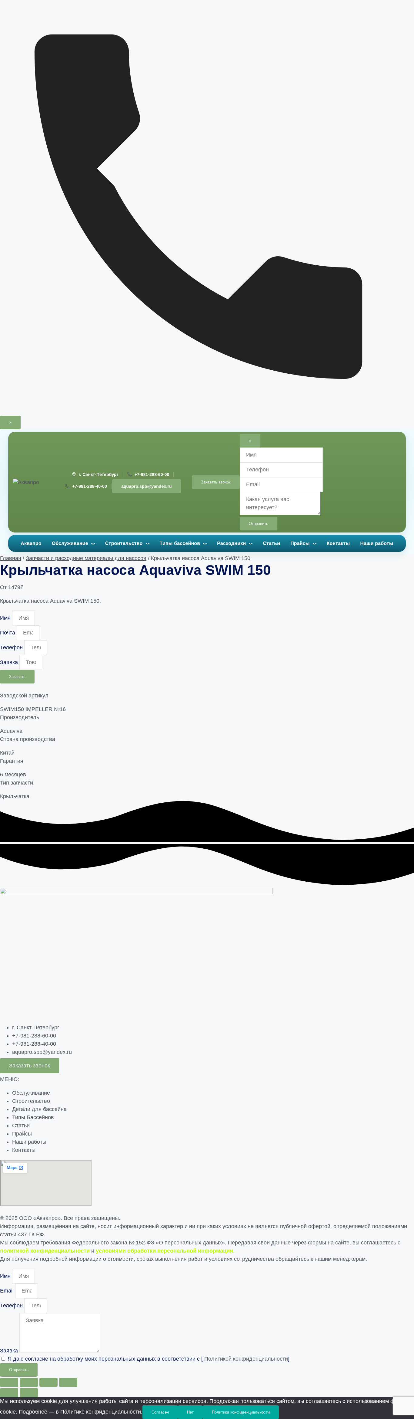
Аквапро (31, 543)
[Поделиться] (48, 1382)
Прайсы (300, 543)
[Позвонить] (207, 411)
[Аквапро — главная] (31, 482)
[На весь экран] (29, 1382)
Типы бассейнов (180, 543)
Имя (6, 618)
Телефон (12, 647)
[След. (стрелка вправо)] (29, 1392)
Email (7, 1291)
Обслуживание (70, 543)
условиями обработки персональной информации (164, 1251)
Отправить (258, 523)
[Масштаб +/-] (9, 1382)
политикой (45, 1251)
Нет (190, 1412)
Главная (10, 558)
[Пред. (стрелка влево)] (9, 1392)
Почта (8, 633)
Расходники (231, 543)
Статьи (271, 543)
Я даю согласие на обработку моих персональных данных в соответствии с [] (148, 1359)
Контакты (338, 543)
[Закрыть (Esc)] (68, 1382)
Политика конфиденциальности (241, 1412)
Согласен (160, 1412)
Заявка (9, 662)
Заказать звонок (216, 482)
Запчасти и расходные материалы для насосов (86, 558)
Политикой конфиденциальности (245, 1359)
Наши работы (376, 543)
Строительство (124, 543)
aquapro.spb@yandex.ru (146, 486)
